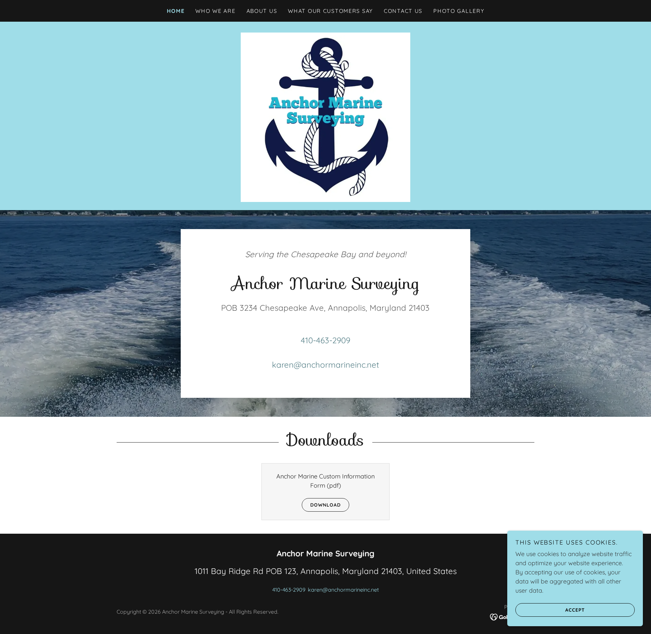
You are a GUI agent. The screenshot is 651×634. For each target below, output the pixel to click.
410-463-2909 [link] (325, 340)
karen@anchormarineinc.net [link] (325, 365)
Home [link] (176, 10)
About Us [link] (261, 10)
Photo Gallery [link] (458, 10)
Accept (575, 610)
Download (325, 505)
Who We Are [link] (215, 10)
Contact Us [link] (403, 10)
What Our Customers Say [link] (330, 10)
